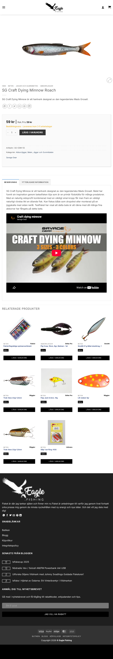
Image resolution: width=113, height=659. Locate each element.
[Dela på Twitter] (14, 106)
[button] (3, 7)
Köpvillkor (7, 540)
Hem (4, 86)
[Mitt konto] (103, 7)
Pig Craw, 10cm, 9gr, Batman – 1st (54, 346)
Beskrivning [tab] (10, 182)
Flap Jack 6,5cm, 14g (49, 398)
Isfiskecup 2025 (20, 562)
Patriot (32, 344)
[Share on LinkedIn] (29, 106)
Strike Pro (68, 344)
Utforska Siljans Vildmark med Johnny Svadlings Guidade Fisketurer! (48, 574)
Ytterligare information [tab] (35, 182)
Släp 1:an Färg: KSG (49, 450)
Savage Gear (11, 158)
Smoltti (107, 344)
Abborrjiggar (46, 86)
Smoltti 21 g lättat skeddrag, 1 (89, 346)
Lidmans (69, 447)
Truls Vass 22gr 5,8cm (12, 398)
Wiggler (32, 395)
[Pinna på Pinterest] (24, 106)
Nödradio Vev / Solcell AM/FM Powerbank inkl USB (39, 568)
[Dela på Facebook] (9, 106)
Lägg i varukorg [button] (19, 358)
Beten (11, 86)
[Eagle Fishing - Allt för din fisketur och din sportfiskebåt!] (54, 7)
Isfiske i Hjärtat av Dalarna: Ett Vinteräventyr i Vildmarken (42, 580)
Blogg (5, 535)
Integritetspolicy (10, 545)
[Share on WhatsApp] (4, 106)
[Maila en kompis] (19, 106)
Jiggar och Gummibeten (27, 86)
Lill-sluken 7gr (83, 398)
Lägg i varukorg (32, 132)
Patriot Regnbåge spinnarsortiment (17, 346)
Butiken (6, 530)
